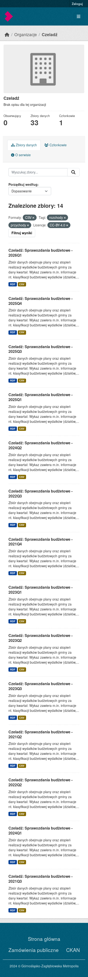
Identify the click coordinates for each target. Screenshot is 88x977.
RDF (12, 284)
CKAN (73, 949)
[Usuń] (33, 218)
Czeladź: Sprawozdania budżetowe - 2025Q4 (40, 301)
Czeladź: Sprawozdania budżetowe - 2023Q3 (40, 686)
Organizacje (25, 34)
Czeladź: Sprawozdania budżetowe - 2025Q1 (40, 397)
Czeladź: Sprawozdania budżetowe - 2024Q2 (40, 445)
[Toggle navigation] (78, 16)
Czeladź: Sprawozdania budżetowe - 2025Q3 (40, 349)
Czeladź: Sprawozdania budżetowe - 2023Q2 (40, 638)
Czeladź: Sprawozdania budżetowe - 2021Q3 (40, 878)
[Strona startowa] (7, 34)
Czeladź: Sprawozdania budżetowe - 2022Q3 (40, 493)
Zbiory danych (26, 145)
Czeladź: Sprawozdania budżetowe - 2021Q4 (40, 541)
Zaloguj (77, 3)
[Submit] (73, 172)
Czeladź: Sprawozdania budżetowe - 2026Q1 (40, 252)
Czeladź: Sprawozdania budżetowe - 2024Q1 (40, 830)
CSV (21, 284)
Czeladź (49, 34)
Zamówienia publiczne (33, 949)
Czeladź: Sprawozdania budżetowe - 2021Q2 (40, 734)
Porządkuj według (23, 184)
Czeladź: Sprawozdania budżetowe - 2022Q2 (40, 782)
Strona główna (44, 938)
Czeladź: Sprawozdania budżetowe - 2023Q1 (40, 589)
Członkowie (58, 145)
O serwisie (22, 154)
